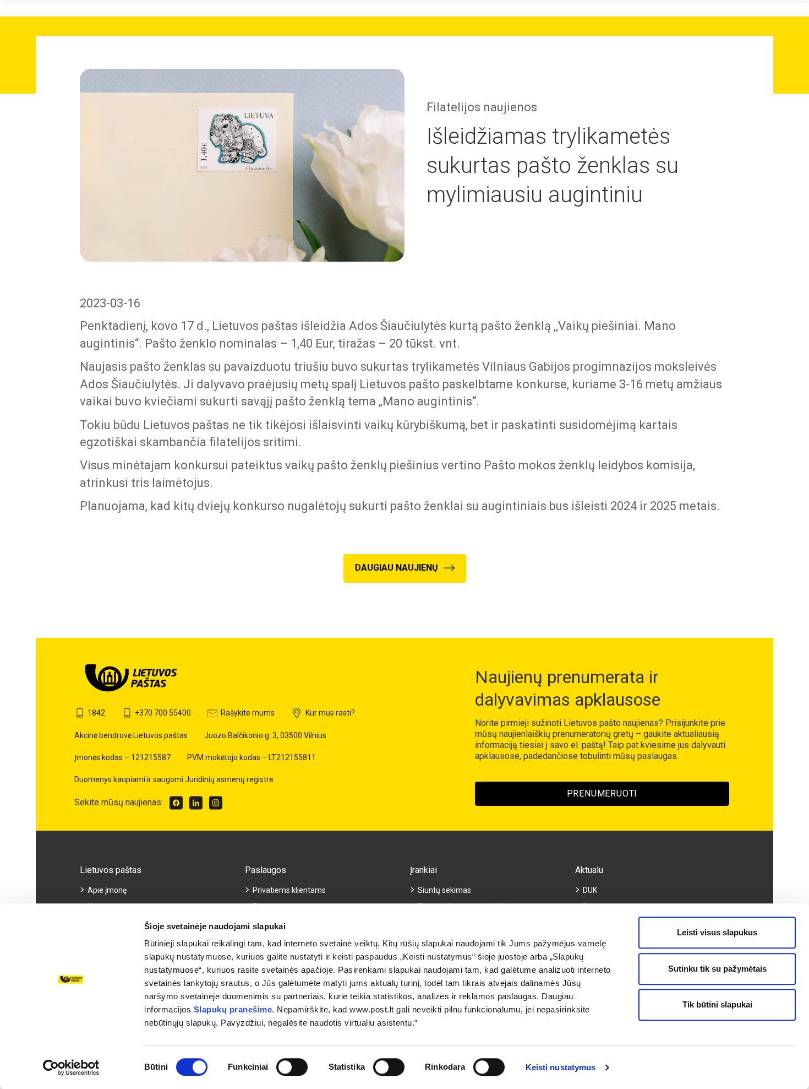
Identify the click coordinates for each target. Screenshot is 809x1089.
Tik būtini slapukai (717, 1004)
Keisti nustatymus (561, 1067)
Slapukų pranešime (233, 1009)
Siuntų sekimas (444, 890)
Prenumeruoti (602, 793)
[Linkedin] (196, 803)
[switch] (292, 1067)
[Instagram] (215, 803)
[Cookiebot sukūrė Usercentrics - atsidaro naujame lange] (71, 1067)
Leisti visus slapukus (717, 932)
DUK (590, 890)
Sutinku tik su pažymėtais (717, 968)
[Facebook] (176, 803)
